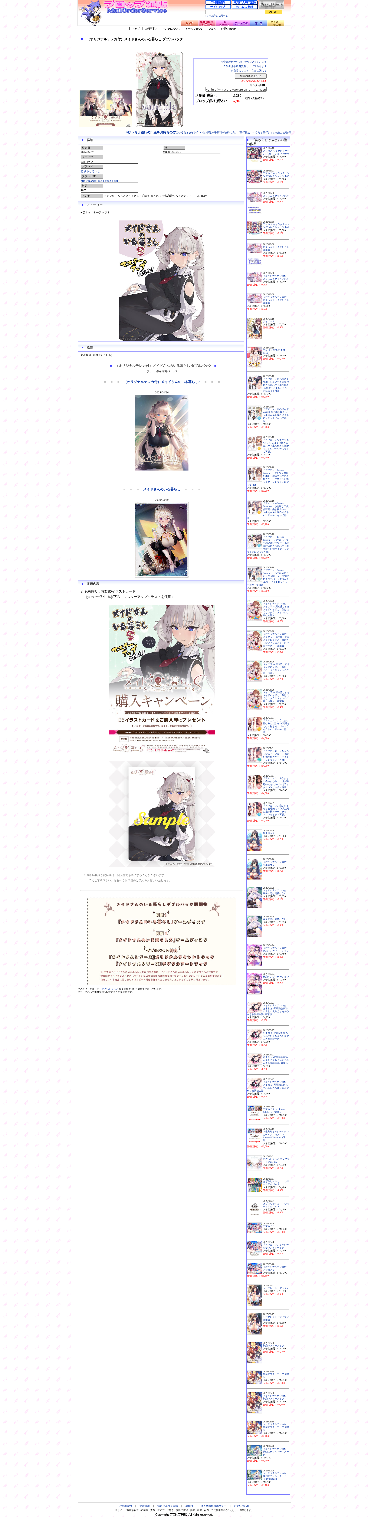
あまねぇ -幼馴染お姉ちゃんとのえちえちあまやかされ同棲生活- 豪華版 (276, 1060)
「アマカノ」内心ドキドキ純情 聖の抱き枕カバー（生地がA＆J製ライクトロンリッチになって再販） (276, 415)
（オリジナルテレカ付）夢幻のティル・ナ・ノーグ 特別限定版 (276, 1476)
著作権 (189, 1505)
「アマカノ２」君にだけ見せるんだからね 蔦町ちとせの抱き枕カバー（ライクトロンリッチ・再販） (276, 726)
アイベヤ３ (269, 321)
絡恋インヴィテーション (276, 977)
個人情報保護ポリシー (213, 1505)
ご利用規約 (125, 1505)
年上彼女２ (269, 833)
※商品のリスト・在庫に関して (249, 70)
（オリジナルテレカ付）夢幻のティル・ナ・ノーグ (276, 1452)
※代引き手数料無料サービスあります (245, 66)
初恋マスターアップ (273, 1345)
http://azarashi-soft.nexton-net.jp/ (100, 180)
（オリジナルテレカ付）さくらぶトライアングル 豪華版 (276, 300)
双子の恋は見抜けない (274, 919)
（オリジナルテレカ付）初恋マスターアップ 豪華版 (276, 1427)
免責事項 (144, 1505)
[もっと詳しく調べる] (217, 15)
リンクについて (171, 28)
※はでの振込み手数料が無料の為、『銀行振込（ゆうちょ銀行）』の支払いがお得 (208, 132)
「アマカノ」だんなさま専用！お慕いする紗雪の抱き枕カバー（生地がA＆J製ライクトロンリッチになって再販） (276, 385)
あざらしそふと (90, 171)
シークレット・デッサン (276, 1288)
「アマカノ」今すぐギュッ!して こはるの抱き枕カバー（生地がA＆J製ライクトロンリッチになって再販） (276, 446)
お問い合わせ (228, 28)
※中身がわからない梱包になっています (244, 61)
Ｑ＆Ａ (212, 28)
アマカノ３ (269, 1226)
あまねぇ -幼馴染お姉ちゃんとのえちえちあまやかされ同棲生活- (276, 1036)
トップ (135, 28)
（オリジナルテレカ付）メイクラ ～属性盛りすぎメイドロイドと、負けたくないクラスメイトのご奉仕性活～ (276, 609)
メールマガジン (194, 28)
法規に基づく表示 (167, 1505)
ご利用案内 (151, 28)
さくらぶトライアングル (276, 195)
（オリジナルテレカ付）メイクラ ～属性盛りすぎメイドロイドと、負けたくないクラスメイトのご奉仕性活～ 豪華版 (276, 640)
